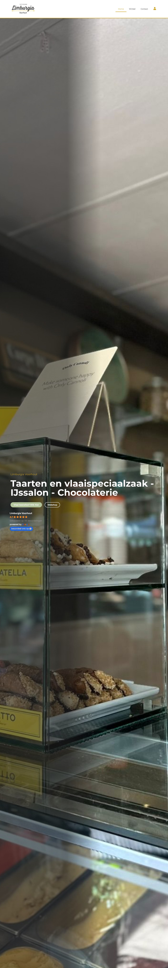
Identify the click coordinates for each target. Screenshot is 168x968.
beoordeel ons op (20, 528)
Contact (144, 9)
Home (121, 9)
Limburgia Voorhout (21, 513)
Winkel (132, 9)
